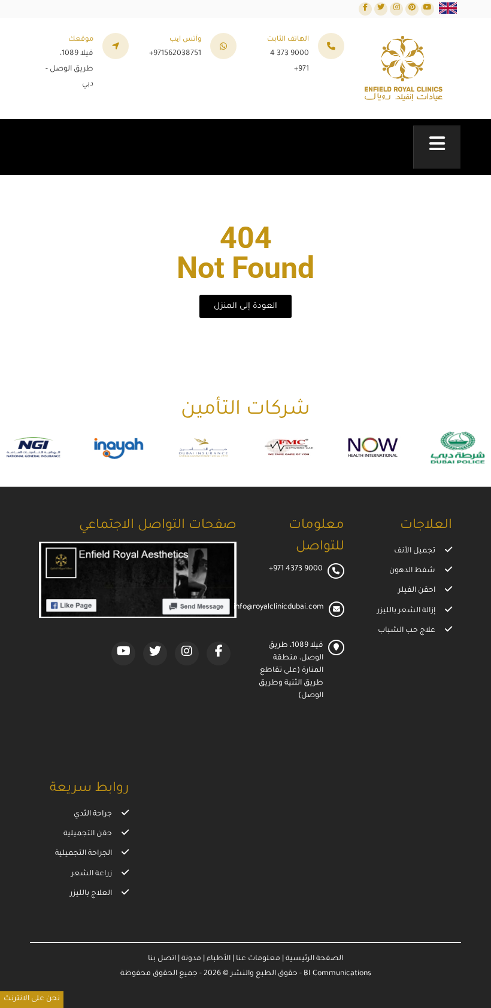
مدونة (190, 959)
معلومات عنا (257, 959)
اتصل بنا (162, 959)
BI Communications (337, 974)
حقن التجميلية (87, 834)
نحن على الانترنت (32, 999)
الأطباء (218, 959)
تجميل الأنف (414, 551)
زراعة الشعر (91, 874)
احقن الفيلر (416, 591)
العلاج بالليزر (91, 894)
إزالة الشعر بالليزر (406, 611)
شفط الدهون (412, 571)
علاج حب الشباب (406, 631)
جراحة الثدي (93, 814)
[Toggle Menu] (437, 147)
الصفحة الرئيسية (313, 959)
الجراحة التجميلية (83, 854)
